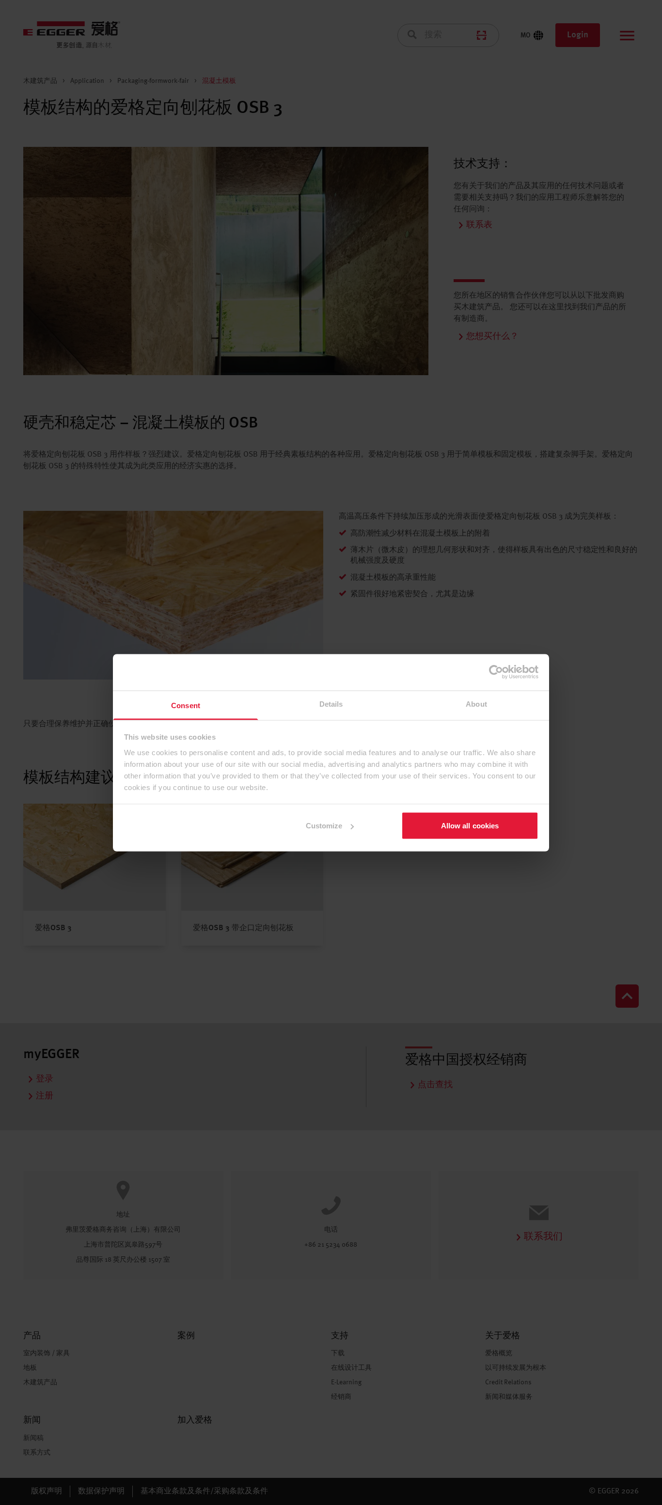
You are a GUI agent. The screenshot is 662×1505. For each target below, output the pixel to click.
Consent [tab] (185, 705)
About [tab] (476, 703)
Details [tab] (331, 703)
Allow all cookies (470, 826)
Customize (324, 826)
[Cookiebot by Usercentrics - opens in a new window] (496, 672)
